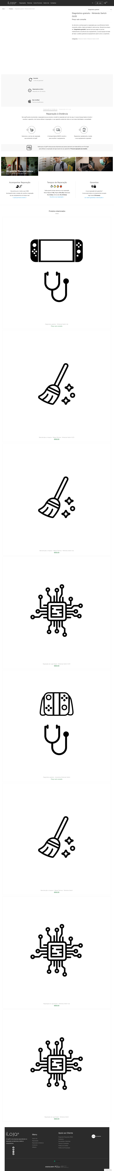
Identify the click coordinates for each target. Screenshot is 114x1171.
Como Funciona (38, 3)
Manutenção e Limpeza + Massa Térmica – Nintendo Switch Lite (56, 550)
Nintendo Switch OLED (93, 38)
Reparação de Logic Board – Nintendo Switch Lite (56, 1003)
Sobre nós (46, 3)
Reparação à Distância (50, 109)
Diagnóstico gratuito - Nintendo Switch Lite (56, 324)
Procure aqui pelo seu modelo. (79, 148)
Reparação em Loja (65, 109)
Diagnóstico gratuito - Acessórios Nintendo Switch (56, 777)
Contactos (53, 3)
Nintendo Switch (82, 38)
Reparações (22, 3)
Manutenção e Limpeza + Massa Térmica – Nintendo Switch (57, 890)
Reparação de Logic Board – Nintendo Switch (57, 1117)
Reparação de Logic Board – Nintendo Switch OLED (56, 664)
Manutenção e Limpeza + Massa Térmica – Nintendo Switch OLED (56, 437)
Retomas (29, 3)
